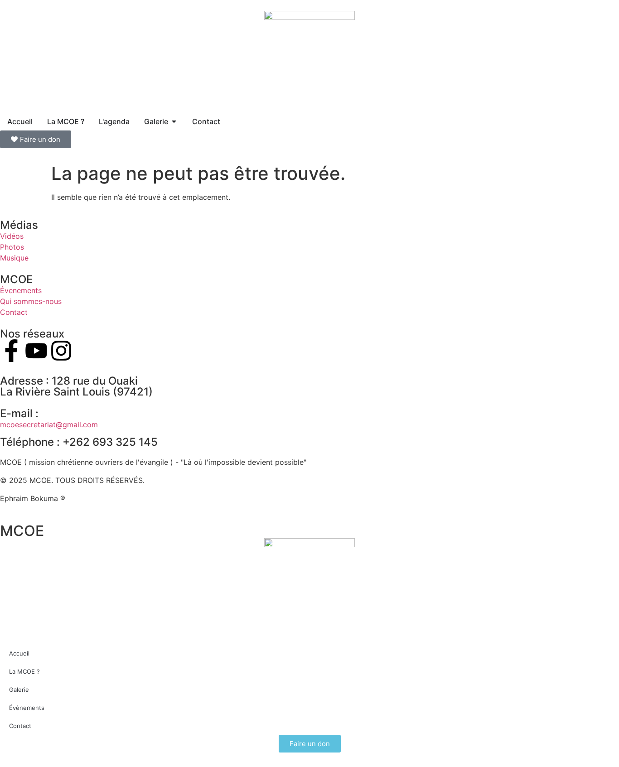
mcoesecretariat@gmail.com (49, 424)
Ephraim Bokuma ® (32, 498)
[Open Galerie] (174, 121)
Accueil (19, 653)
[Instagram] (61, 350)
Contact (20, 725)
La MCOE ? (24, 671)
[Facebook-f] (11, 350)
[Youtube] (36, 350)
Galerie (19, 689)
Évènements (26, 707)
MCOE (22, 531)
